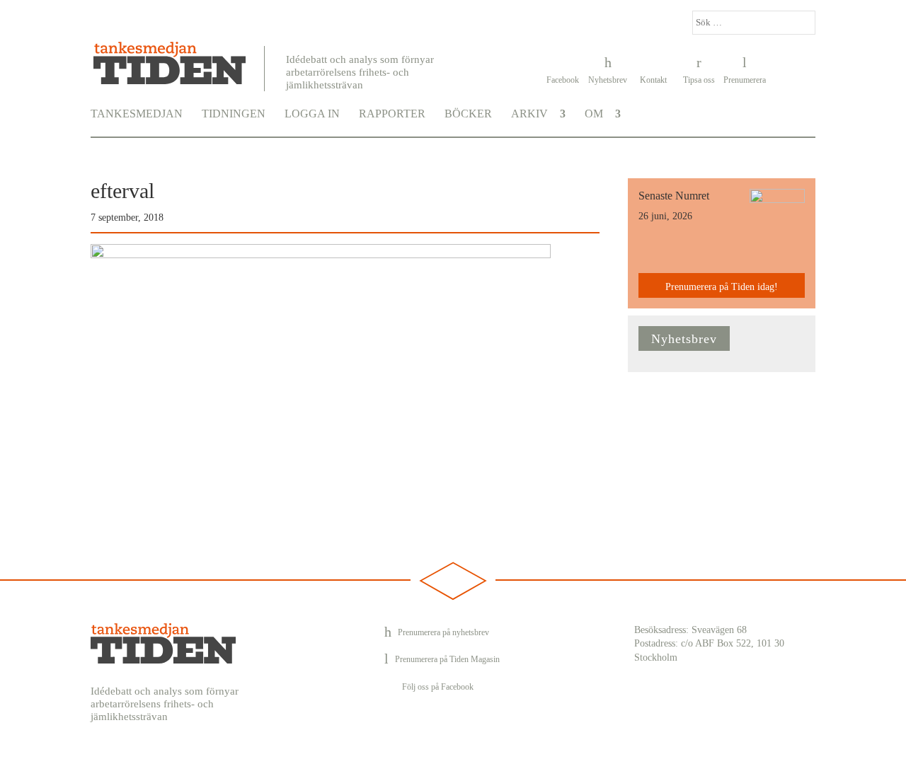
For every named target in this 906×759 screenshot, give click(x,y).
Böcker (468, 114)
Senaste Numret (673, 196)
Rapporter (392, 114)
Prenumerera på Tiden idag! (721, 287)
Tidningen (233, 114)
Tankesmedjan (137, 114)
